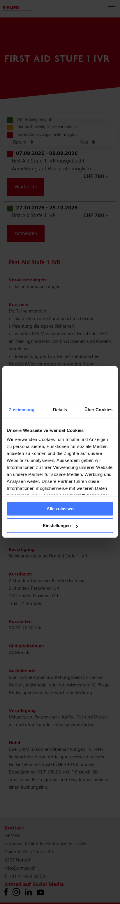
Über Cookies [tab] (98, 409)
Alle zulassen (60, 508)
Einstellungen (57, 525)
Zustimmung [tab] (22, 409)
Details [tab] (60, 409)
